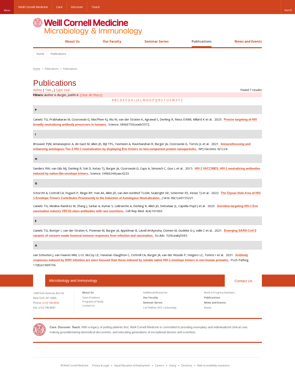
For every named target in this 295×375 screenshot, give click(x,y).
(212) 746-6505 (50, 302)
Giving (172, 365)
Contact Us (243, 281)
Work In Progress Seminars (219, 292)
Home (37, 41)
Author (37, 90)
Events (207, 307)
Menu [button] (7, 10)
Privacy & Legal (100, 365)
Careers (159, 365)
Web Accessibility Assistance (213, 365)
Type (59, 90)
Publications (202, 41)
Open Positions (91, 297)
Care (59, 7)
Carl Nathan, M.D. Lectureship (160, 307)
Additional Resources (155, 292)
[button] (288, 7)
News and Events (248, 41)
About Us (72, 41)
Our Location (39, 281)
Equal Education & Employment (132, 365)
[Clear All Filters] (91, 95)
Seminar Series (156, 41)
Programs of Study (92, 301)
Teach (95, 7)
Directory (186, 365)
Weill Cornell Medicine (33, 7)
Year (67, 90)
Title (48, 90)
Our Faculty (112, 41)
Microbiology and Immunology (73, 281)
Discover (77, 7)
